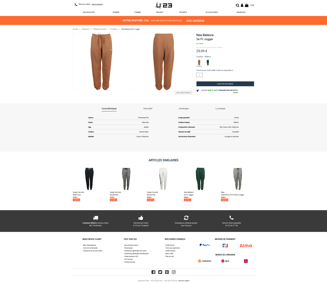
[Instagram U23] (174, 273)
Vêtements (85, 29)
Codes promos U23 (131, 256)
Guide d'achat (170, 251)
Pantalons (114, 29)
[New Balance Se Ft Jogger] (102, 62)
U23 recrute (128, 259)
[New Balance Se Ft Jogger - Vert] (209, 62)
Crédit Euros (169, 245)
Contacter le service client (92, 251)
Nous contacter (97, 4)
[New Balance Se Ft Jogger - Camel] (200, 62)
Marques (241, 12)
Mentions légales (183, 281)
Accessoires (212, 12)
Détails (235, 92)
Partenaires (128, 248)
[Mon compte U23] (242, 5)
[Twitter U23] (160, 273)
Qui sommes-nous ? (131, 245)
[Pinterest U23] (167, 273)
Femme (138, 12)
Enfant (159, 12)
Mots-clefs (169, 253)
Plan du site (169, 256)
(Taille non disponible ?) (224, 70)
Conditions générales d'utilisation (136, 253)
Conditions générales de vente (135, 251)
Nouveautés (89, 12)
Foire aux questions (172, 248)
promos (183, 12)
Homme (116, 12)
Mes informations (89, 245)
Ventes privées (129, 262)
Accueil (75, 29)
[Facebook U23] (153, 273)
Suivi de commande (90, 248)
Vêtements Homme (99, 29)
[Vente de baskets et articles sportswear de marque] (163, 6)
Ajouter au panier (225, 84)
